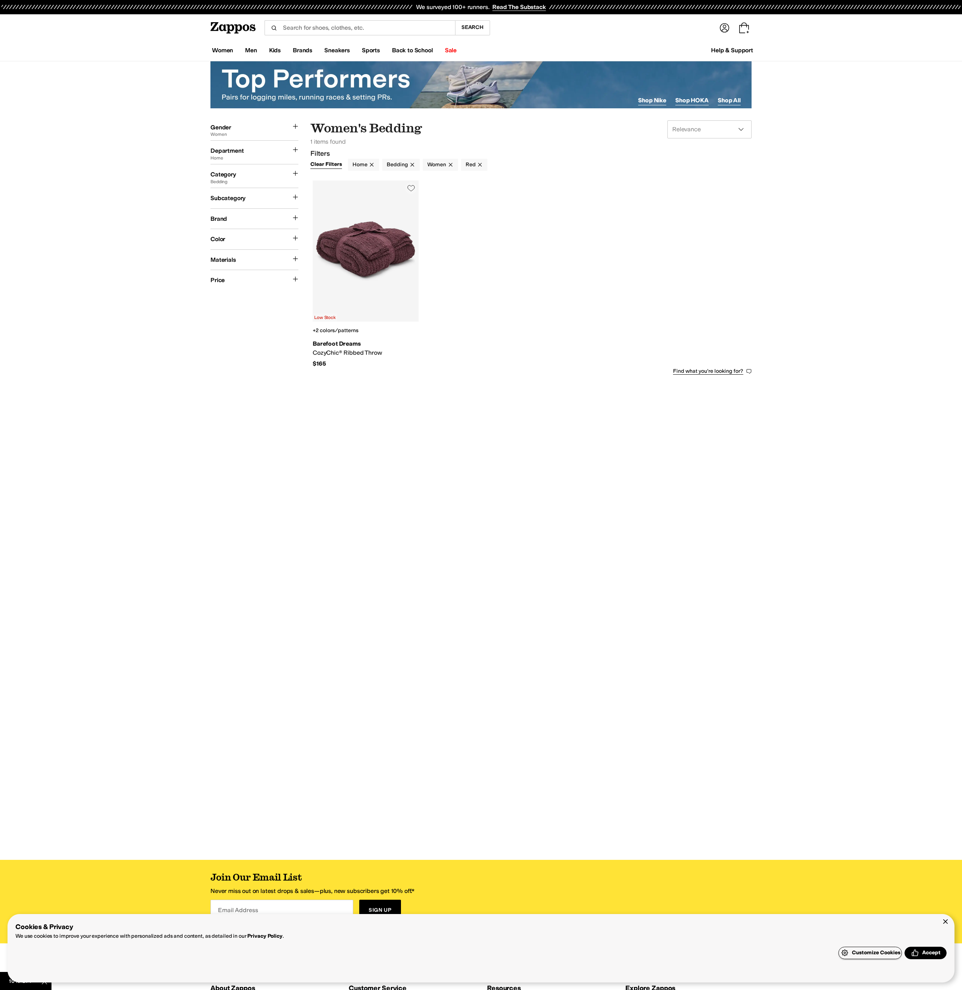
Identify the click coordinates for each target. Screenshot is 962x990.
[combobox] (360, 27)
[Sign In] (724, 27)
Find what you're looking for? (708, 371)
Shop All (729, 100)
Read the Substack (519, 7)
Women (436, 164)
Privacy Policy (264, 936)
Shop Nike (652, 100)
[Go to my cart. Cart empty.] (744, 27)
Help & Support (732, 50)
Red (471, 164)
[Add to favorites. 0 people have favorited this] (411, 188)
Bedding (397, 164)
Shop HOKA (692, 100)
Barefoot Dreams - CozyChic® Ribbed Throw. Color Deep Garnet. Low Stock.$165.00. (366, 274)
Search (472, 27)
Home (359, 164)
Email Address (238, 910)
